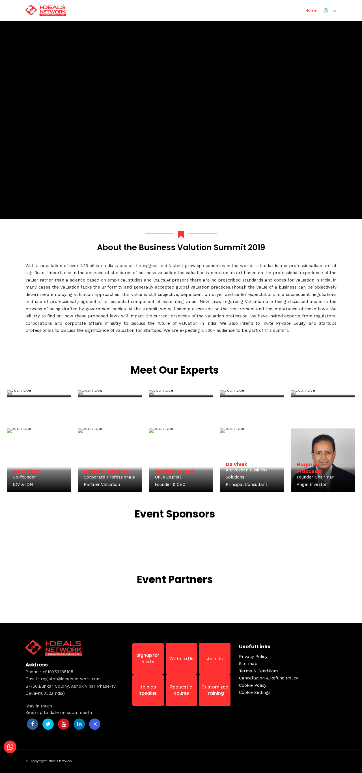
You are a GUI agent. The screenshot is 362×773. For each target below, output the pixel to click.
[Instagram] (94, 724)
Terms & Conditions (259, 671)
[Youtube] (63, 724)
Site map (248, 663)
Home (310, 10)
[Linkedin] (79, 724)
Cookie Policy (252, 685)
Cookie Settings (255, 692)
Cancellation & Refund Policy (268, 678)
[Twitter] (48, 724)
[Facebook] (32, 724)
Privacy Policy (253, 656)
